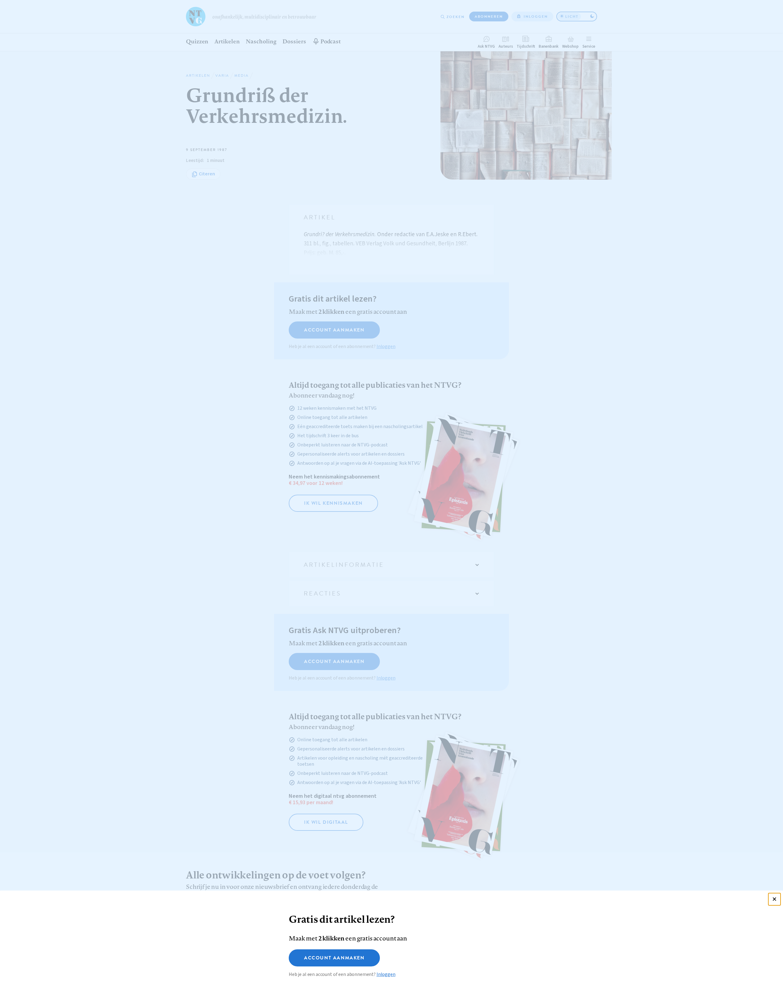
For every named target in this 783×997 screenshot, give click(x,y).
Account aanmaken (334, 958)
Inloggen (386, 974)
